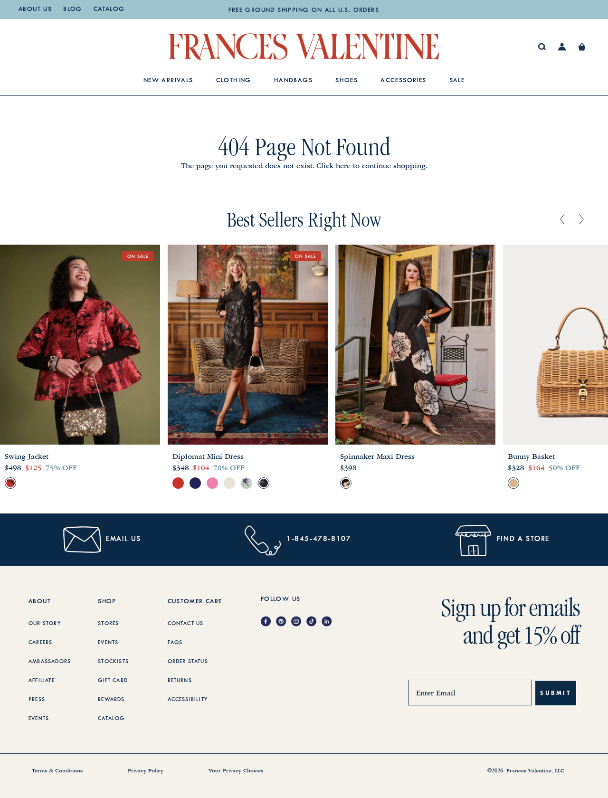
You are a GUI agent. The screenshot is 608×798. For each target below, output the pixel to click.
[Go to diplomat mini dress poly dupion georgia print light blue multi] (246, 483)
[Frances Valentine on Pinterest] (283, 622)
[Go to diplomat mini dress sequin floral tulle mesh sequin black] (263, 483)
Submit (555, 692)
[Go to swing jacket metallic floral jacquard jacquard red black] (10, 483)
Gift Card (113, 680)
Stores (108, 623)
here (343, 166)
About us (35, 9)
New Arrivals (168, 81)
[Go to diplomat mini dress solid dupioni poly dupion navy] (195, 483)
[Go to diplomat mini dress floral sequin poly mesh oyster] (229, 483)
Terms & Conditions (57, 771)
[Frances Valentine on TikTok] (314, 622)
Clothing (233, 81)
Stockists (113, 661)
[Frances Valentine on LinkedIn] (329, 622)
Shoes (346, 81)
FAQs (175, 642)
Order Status (188, 661)
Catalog (109, 9)
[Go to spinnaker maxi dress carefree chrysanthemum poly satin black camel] (346, 483)
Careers (40, 642)
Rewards (111, 699)
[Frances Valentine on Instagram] (298, 622)
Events (38, 718)
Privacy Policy (145, 771)
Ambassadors (49, 661)
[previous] (562, 220)
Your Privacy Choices (236, 771)
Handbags (293, 81)
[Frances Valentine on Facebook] (268, 622)
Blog (72, 9)
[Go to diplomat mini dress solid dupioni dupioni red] (178, 483)
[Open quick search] (542, 47)
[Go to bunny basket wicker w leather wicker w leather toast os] (513, 483)
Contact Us (186, 623)
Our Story (44, 623)
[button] (582, 47)
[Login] (562, 47)
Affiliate (41, 680)
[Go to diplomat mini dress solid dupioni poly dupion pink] (212, 483)
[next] (581, 220)
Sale (457, 81)
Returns (180, 680)
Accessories (403, 81)
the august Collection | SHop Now (303, 10)
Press (36, 699)
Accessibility (188, 699)
